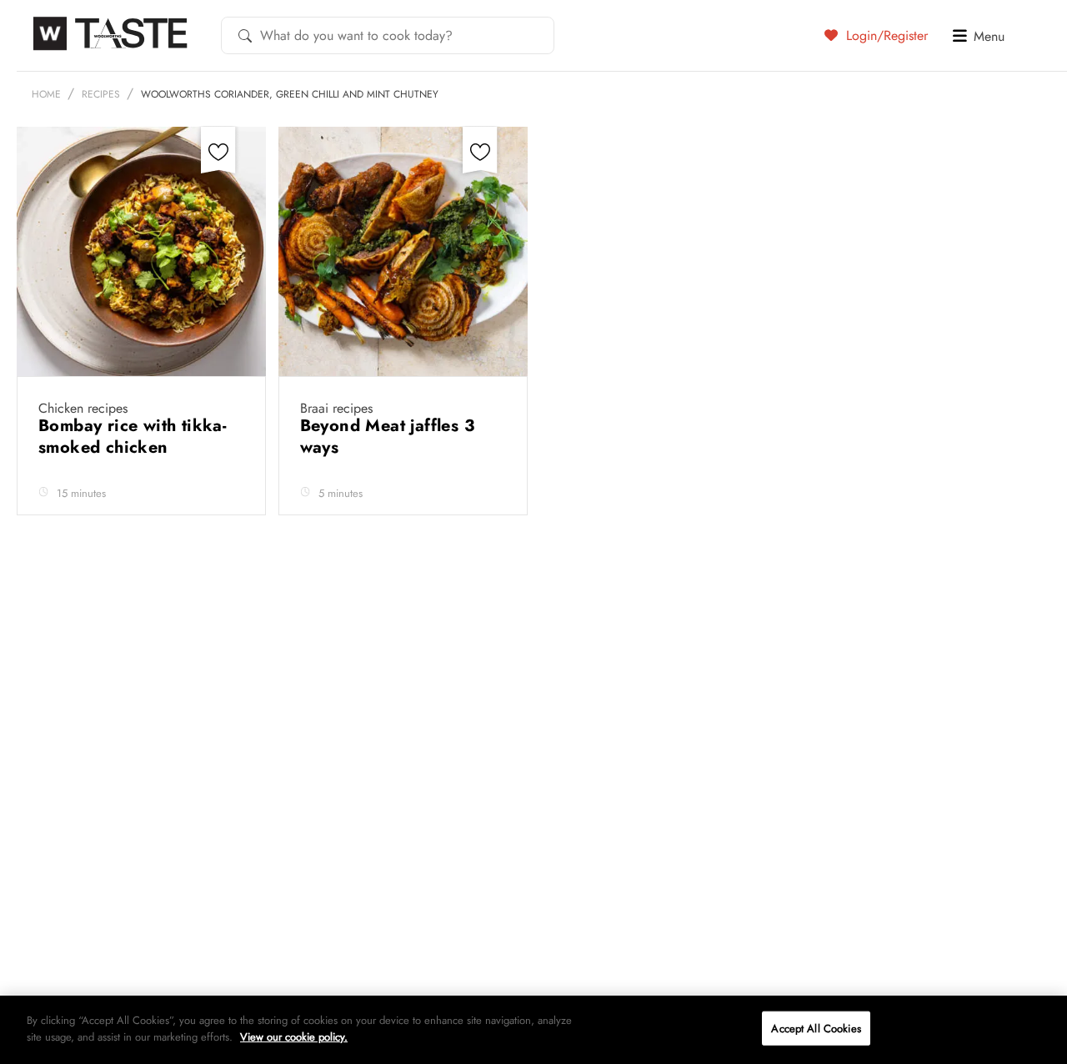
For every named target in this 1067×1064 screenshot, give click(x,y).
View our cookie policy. (294, 1036)
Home (46, 94)
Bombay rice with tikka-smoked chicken (132, 436)
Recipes (101, 94)
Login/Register (885, 35)
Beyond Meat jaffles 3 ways (387, 436)
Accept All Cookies (815, 1028)
